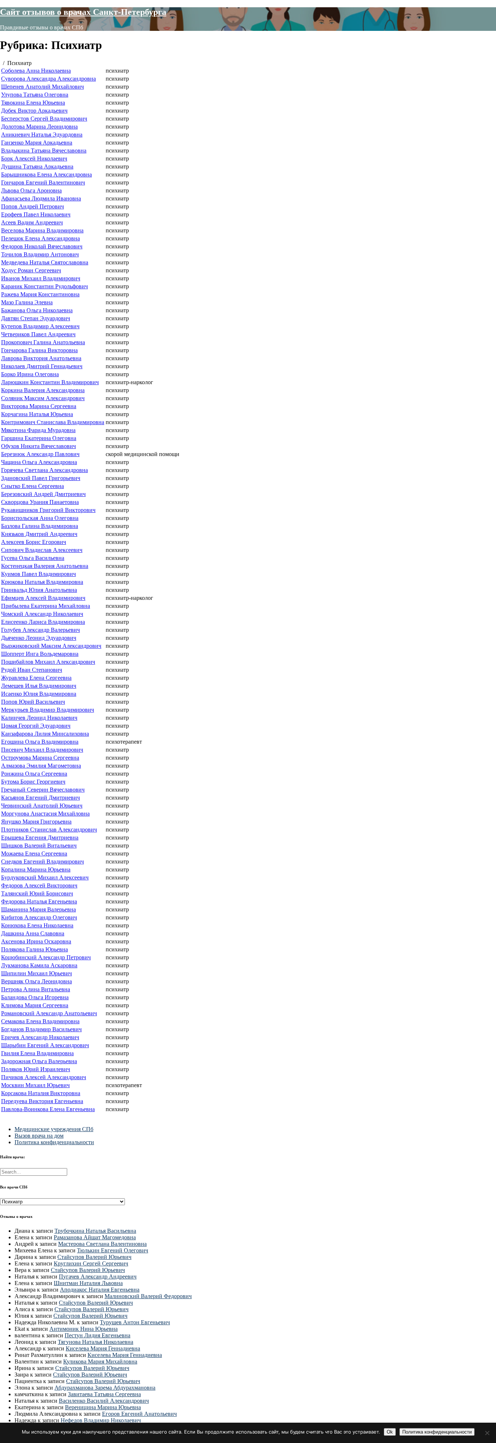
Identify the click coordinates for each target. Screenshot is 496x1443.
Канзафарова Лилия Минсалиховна (45, 734)
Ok (390, 1432)
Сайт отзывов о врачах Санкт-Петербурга (83, 12)
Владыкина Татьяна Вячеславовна (43, 150)
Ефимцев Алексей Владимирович (43, 598)
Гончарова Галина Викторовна (39, 350)
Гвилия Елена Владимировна (37, 1053)
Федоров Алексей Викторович (39, 885)
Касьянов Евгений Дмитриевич (40, 797)
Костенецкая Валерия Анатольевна (44, 566)
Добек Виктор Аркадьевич (34, 110)
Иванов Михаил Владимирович (40, 278)
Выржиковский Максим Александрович (51, 646)
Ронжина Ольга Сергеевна (34, 774)
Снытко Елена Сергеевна (32, 486)
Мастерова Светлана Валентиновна (102, 1244)
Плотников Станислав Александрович (49, 829)
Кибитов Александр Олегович (39, 917)
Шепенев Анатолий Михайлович (42, 87)
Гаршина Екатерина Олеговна (38, 438)
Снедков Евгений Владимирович (42, 861)
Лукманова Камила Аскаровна (39, 965)
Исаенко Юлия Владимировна (38, 694)
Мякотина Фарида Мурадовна (38, 430)
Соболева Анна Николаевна (36, 71)
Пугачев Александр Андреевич (98, 1276)
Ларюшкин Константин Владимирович (50, 382)
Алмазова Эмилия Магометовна (41, 766)
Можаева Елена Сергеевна (34, 853)
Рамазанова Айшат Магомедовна (95, 1237)
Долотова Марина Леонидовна (39, 126)
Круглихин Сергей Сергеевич (91, 1263)
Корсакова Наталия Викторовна (40, 1093)
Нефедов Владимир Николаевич (101, 1420)
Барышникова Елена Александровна (46, 174)
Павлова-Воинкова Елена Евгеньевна (48, 1109)
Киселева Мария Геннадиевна (103, 1348)
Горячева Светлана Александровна (44, 470)
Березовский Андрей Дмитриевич (43, 494)
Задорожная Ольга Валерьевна (39, 1061)
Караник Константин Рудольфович (44, 286)
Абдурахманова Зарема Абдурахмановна (104, 1388)
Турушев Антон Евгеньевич (135, 1322)
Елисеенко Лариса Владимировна (43, 622)
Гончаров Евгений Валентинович (43, 182)
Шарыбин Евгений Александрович (45, 1045)
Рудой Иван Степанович (31, 670)
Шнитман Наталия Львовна (88, 1283)
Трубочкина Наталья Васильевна (95, 1231)
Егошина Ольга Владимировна (39, 742)
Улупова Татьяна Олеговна (34, 95)
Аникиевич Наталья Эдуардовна (41, 134)
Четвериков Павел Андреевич (38, 334)
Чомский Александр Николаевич (42, 614)
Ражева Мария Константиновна (40, 294)
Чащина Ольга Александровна (39, 462)
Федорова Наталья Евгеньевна (39, 901)
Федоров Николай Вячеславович (41, 246)
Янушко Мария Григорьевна (36, 821)
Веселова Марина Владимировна (42, 230)
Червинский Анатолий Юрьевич (41, 805)
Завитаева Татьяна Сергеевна (104, 1394)
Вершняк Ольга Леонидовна (36, 981)
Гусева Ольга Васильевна (32, 558)
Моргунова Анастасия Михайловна (45, 813)
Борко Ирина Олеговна (30, 374)
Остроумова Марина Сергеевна (40, 758)
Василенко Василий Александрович (104, 1401)
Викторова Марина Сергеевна (38, 406)
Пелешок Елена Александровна (40, 238)
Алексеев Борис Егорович (33, 542)
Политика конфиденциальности (54, 1142)
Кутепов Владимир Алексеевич (40, 326)
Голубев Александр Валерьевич (40, 630)
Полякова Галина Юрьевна (34, 949)
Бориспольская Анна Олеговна (39, 518)
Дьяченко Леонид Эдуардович (38, 638)
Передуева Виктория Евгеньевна (42, 1101)
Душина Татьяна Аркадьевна (37, 166)
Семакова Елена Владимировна (40, 1021)
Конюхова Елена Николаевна (37, 925)
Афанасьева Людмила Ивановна (41, 198)
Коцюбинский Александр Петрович (46, 957)
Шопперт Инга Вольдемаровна (39, 654)
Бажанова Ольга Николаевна (37, 310)
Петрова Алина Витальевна (35, 989)
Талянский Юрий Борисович (37, 893)
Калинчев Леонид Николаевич (39, 718)
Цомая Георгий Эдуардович (35, 726)
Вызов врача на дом (39, 1136)
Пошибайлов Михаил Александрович (48, 662)
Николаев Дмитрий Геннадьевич (41, 366)
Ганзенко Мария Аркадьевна (36, 142)
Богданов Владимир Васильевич (41, 1029)
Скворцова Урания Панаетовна (40, 502)
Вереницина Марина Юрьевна (103, 1407)
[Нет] (487, 1432)
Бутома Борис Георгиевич (33, 782)
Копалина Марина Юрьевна (35, 869)
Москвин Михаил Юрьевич (35, 1085)
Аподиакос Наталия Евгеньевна (99, 1289)
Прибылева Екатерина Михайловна (45, 606)
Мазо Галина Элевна (27, 302)
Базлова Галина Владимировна (39, 526)
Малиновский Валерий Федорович (148, 1296)
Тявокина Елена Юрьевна (33, 102)
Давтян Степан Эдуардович (35, 318)
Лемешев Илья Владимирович (38, 686)
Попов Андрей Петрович (32, 206)
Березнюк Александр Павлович (40, 454)
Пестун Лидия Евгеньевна (97, 1335)
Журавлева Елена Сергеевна (36, 678)
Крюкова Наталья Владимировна (42, 582)
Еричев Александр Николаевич (40, 1037)
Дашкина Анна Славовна (32, 933)
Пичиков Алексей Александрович (43, 1077)
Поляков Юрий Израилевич (35, 1069)
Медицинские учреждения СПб (54, 1129)
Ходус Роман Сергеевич (31, 270)
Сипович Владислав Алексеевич (41, 550)
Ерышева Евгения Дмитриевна (39, 837)
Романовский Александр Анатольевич (49, 1013)
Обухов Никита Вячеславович (38, 446)
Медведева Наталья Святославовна (44, 262)
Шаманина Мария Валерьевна (38, 909)
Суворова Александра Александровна (48, 79)
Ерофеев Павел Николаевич (35, 214)
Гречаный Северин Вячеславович (43, 789)
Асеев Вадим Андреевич (32, 222)
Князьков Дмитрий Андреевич (39, 534)
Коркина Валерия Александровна (43, 390)
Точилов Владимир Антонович (40, 254)
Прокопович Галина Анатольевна (43, 342)
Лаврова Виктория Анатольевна (41, 358)
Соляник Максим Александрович (43, 398)
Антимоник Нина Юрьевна (83, 1329)
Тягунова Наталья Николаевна (95, 1342)
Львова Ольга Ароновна (31, 190)
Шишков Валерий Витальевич (39, 845)
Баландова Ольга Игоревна (35, 997)
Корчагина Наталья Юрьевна (37, 414)
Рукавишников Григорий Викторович (48, 510)
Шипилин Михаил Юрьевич (36, 973)
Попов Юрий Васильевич (33, 702)
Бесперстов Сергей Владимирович (44, 118)
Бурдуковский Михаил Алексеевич (45, 877)
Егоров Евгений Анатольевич (139, 1414)
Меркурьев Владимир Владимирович (47, 710)
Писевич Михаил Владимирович (42, 750)
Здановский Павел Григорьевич (40, 478)
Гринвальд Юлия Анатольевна (39, 590)
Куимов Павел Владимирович (38, 574)
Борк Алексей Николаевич (34, 158)
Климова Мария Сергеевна (34, 1005)
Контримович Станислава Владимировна (52, 422)
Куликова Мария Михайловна (100, 1361)
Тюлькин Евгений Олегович (112, 1250)
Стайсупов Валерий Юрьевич (94, 1257)
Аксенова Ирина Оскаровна (36, 941)
